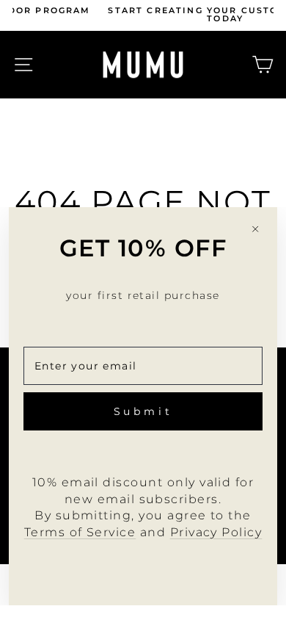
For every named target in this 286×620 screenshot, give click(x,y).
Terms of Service (80, 532)
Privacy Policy (216, 532)
